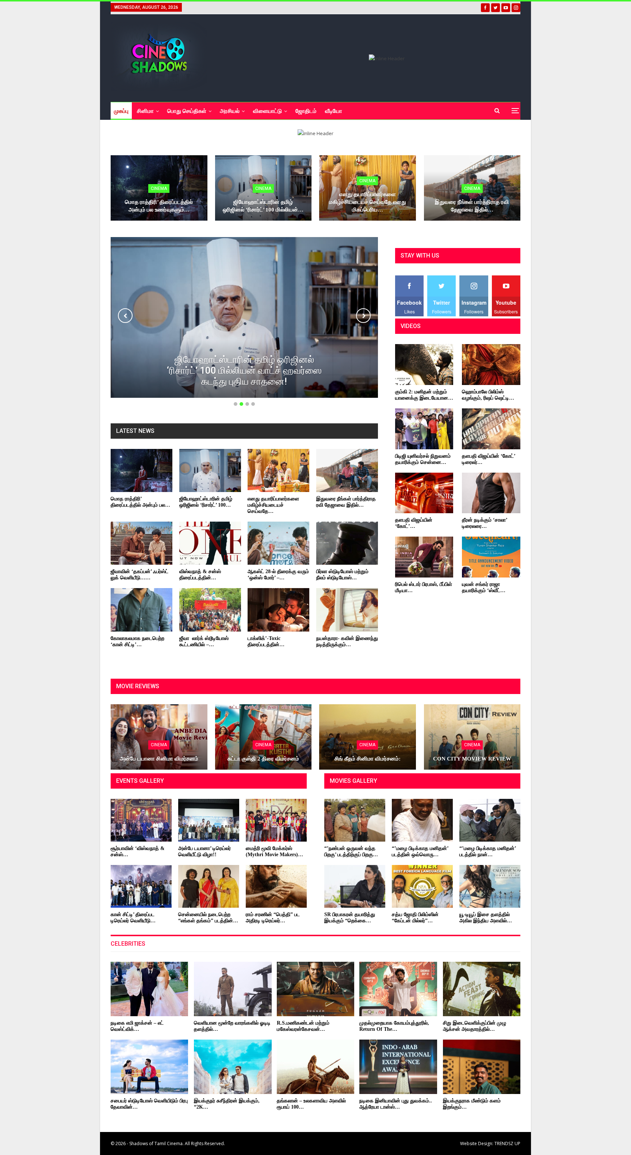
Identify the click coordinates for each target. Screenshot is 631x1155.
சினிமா (145, 111)
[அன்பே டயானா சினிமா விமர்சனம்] (159, 737)
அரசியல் (230, 111)
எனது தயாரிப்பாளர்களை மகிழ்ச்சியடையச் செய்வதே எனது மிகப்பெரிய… (367, 201)
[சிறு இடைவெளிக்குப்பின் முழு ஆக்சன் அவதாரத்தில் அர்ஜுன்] (481, 989)
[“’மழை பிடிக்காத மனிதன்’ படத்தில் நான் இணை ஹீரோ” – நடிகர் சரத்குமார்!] (489, 820)
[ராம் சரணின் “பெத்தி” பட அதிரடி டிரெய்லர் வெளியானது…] (276, 886)
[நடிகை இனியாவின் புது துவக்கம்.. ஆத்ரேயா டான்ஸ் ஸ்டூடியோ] (398, 1067)
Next (363, 315)
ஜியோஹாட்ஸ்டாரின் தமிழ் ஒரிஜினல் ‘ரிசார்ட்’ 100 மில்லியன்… (263, 206)
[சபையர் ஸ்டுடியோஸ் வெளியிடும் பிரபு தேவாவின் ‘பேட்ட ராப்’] (149, 1067)
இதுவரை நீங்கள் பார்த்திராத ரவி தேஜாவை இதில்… (472, 206)
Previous (125, 315)
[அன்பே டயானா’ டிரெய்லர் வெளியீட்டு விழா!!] (208, 820)
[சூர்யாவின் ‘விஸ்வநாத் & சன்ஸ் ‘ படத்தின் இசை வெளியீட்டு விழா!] (141, 820)
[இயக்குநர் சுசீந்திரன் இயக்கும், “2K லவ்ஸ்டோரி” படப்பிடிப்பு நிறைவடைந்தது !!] (232, 1067)
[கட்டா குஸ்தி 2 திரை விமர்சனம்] (263, 737)
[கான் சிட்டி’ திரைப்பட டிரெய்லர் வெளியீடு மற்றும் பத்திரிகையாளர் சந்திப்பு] (141, 886)
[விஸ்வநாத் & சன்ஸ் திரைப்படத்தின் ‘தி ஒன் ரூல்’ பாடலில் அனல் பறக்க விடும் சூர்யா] (210, 543)
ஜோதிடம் (306, 111)
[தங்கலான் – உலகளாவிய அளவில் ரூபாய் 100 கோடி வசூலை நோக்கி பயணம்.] (315, 1067)
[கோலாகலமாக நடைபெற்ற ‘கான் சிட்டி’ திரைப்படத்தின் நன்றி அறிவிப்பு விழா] (141, 609)
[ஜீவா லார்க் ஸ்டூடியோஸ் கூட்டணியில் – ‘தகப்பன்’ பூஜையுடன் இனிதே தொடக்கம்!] (210, 609)
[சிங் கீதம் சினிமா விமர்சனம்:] (367, 737)
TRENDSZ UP (507, 1143)
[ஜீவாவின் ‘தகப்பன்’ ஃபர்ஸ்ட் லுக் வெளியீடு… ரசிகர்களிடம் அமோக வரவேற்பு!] (141, 543)
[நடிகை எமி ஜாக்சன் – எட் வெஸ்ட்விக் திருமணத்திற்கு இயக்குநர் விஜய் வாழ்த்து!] (149, 989)
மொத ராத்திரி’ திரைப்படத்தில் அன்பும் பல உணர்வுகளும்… (159, 206)
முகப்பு (121, 111)
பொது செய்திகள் (186, 111)
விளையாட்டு (267, 111)
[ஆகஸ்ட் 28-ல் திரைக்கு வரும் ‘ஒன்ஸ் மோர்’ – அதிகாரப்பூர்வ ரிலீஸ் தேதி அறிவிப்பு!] (278, 543)
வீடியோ (333, 111)
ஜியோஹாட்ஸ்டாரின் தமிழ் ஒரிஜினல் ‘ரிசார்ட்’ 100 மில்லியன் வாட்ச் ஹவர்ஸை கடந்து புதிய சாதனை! (244, 370)
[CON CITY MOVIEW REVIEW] (472, 737)
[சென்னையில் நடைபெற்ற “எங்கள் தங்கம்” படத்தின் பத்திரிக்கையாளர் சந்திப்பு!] (208, 886)
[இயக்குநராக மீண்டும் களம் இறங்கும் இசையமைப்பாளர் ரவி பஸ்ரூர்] (481, 1067)
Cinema (159, 188)
